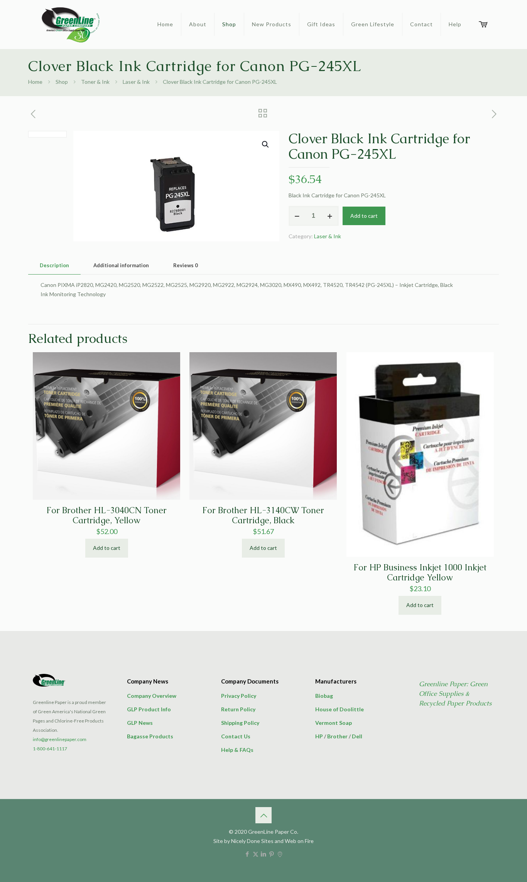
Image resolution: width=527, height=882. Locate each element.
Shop (62, 81)
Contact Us (235, 736)
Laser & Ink (136, 81)
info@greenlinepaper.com (59, 739)
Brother (337, 736)
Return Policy (238, 709)
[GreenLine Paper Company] (70, 24)
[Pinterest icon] (272, 853)
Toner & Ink (95, 81)
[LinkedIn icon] (264, 853)
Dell (357, 736)
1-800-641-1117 (50, 748)
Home (35, 81)
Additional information (121, 265)
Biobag (324, 695)
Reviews (185, 265)
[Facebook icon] (247, 853)
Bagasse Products (150, 736)
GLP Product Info (149, 709)
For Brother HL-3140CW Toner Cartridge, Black (263, 515)
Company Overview (151, 695)
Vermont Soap (333, 722)
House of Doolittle (339, 709)
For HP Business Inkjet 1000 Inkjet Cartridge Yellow (419, 572)
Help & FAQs (237, 749)
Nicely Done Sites (252, 841)
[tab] (54, 265)
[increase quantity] (330, 216)
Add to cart (364, 215)
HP (319, 736)
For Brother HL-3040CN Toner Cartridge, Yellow (106, 515)
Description (54, 265)
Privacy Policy (238, 695)
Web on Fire (299, 841)
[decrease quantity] (297, 216)
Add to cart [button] (106, 547)
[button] (266, 144)
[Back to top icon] (263, 815)
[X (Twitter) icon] (255, 853)
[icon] (280, 853)
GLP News (140, 722)
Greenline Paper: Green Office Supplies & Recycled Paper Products (455, 693)
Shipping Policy (240, 722)
